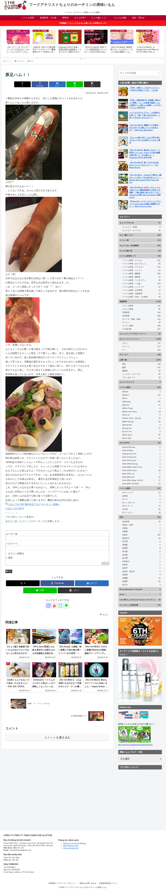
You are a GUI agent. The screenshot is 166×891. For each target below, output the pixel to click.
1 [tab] (81, 58)
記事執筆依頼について (108, 883)
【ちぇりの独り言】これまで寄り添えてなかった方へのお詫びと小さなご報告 (144, 139)
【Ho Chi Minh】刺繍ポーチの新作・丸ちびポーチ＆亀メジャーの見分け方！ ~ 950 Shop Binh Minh (144, 127)
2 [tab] (85, 58)
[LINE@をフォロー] (66, 605)
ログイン (105, 563)
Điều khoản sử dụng (70, 846)
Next (162, 42)
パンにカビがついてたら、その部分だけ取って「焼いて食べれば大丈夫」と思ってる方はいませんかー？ (144, 115)
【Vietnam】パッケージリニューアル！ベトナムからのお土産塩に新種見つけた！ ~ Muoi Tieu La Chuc (145, 203)
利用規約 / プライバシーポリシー (62, 883)
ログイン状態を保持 (16, 555)
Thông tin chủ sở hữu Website (74, 843)
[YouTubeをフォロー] (54, 605)
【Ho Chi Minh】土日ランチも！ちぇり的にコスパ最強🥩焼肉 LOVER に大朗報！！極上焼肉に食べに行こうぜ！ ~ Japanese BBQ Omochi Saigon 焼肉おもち (145, 192)
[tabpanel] (18, 42)
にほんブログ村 (13, 508)
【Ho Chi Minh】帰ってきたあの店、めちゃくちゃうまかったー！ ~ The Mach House (144, 164)
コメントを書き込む (57, 737)
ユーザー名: (12, 534)
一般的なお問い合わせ (87, 883)
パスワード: (12, 543)
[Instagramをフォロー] (48, 605)
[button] (92, 84)
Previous (3, 42)
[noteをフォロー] (60, 605)
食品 (9, 571)
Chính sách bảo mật (70, 848)
